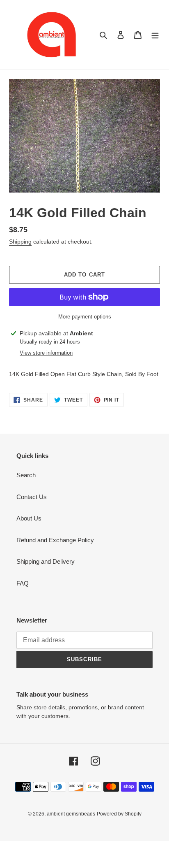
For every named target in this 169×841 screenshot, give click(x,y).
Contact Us (31, 496)
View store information (46, 353)
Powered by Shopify (119, 814)
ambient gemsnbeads (71, 814)
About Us (28, 518)
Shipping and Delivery (45, 561)
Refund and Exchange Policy (55, 540)
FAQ (22, 583)
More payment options (84, 317)
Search (26, 475)
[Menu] (155, 35)
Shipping (20, 241)
